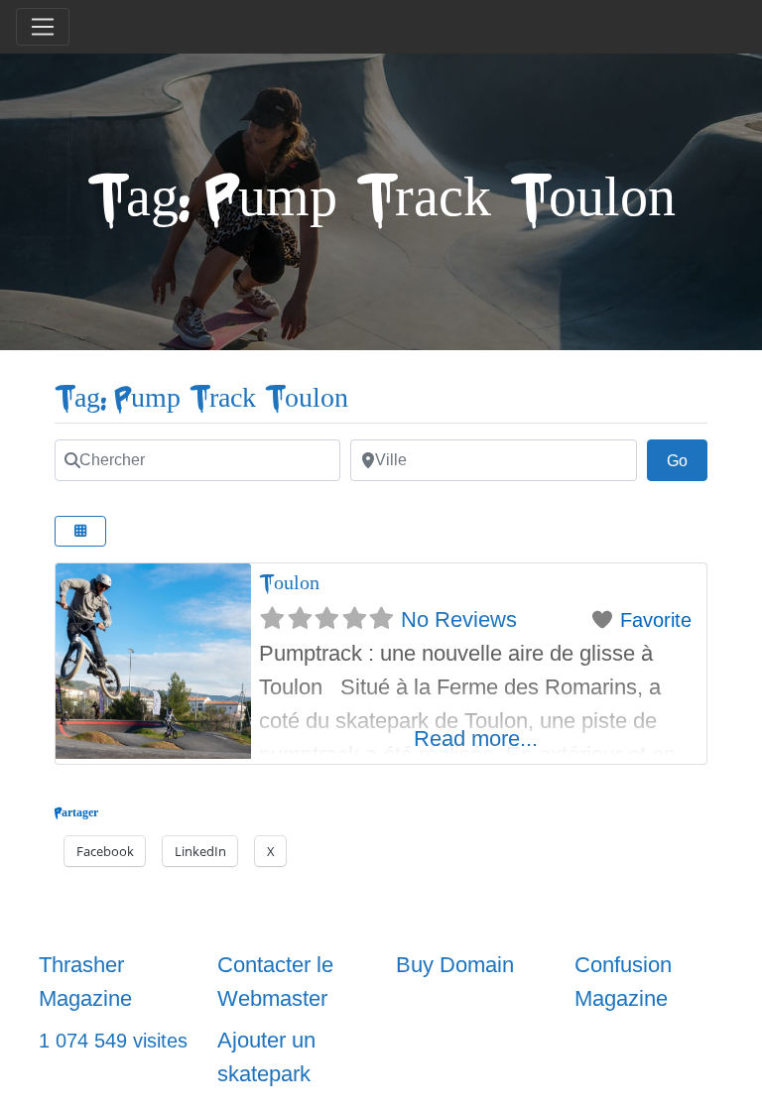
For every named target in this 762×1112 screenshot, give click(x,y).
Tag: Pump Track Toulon (201, 398)
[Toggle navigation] (42, 27)
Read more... (476, 738)
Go (687, 460)
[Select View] (80, 531)
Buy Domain (455, 964)
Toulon (289, 582)
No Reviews (459, 619)
